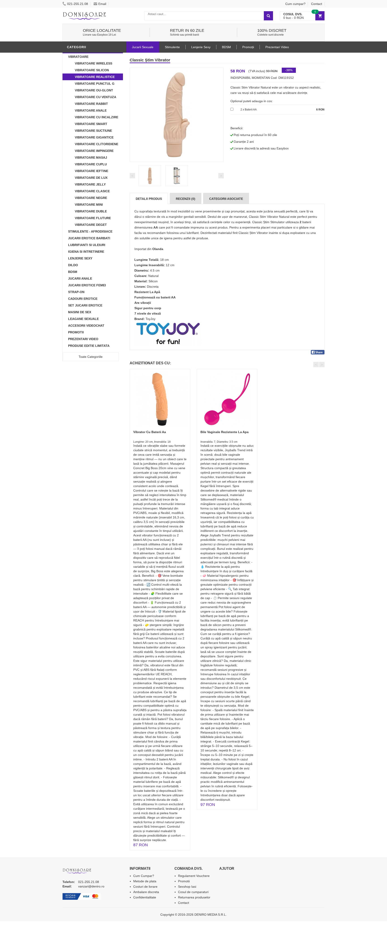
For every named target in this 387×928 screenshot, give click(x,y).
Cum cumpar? (295, 4)
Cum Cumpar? (143, 876)
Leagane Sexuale (83, 319)
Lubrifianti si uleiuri (86, 245)
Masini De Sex (79, 312)
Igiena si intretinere (86, 251)
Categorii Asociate (226, 199)
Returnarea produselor (194, 897)
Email (102, 4)
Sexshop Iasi (187, 886)
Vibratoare (78, 56)
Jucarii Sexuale (142, 47)
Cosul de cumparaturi (193, 892)
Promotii (76, 332)
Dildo (73, 265)
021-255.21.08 (77, 4)
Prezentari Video (83, 339)
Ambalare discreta (146, 892)
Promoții (248, 47)
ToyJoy (150, 319)
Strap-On (76, 292)
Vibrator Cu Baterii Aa (149, 432)
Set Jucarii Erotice (85, 305)
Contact (316, 4)
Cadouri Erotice (82, 298)
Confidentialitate (144, 897)
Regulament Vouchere (194, 876)
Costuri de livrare (145, 886)
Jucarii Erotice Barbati (89, 238)
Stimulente (172, 47)
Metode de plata (144, 881)
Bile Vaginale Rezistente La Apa (224, 432)
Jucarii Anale (80, 278)
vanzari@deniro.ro (91, 886)
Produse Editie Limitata (89, 345)
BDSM (72, 272)
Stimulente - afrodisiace (90, 231)
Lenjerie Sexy (80, 258)
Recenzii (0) (185, 199)
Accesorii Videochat (86, 325)
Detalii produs (149, 199)
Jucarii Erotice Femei (87, 285)
